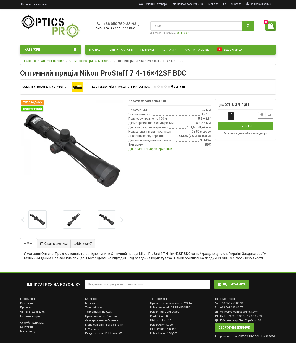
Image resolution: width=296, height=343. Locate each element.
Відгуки (84, 243)
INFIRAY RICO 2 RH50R (164, 329)
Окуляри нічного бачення (101, 320)
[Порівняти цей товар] (269, 115)
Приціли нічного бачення (101, 316)
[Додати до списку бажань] (262, 115)
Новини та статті (120, 49)
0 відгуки (178, 86)
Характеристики (56, 243)
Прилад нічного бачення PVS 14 (171, 303)
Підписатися (234, 284)
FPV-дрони (92, 329)
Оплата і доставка (32, 311)
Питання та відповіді (34, 4)
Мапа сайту (27, 331)
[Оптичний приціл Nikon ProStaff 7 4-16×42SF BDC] (72, 151)
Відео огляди (232, 49)
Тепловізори (93, 307)
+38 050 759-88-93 (231, 303)
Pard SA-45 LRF (159, 316)
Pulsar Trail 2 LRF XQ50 (164, 311)
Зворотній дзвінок (234, 327)
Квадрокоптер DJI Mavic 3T (103, 333)
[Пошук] (248, 26)
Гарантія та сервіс (197, 49)
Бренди (90, 303)
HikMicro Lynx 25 (160, 320)
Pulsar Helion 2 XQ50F (163, 333)
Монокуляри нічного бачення (104, 324)
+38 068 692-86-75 (231, 307)
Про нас (94, 49)
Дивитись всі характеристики (150, 149)
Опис (30, 243)
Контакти (169, 49)
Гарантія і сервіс (31, 316)
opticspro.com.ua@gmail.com (239, 311)
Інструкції (147, 49)
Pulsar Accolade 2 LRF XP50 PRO (170, 307)
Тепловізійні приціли (98, 311)
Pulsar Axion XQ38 (161, 324)
